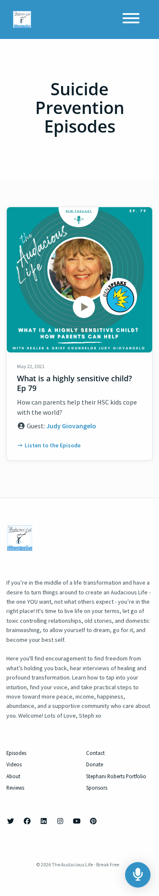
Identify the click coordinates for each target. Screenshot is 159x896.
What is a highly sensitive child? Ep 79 (74, 383)
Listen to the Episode (53, 445)
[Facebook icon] (27, 821)
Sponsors (96, 787)
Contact (95, 752)
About (13, 776)
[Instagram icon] (60, 821)
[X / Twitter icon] (10, 821)
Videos (14, 764)
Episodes (16, 752)
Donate (94, 764)
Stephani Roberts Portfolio (116, 776)
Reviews (15, 787)
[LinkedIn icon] (43, 821)
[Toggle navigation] (131, 19)
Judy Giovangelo (71, 426)
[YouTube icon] (77, 821)
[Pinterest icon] (93, 821)
